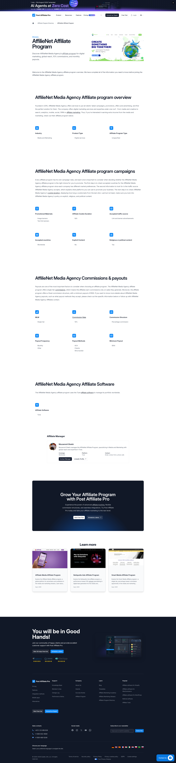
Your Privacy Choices (104, 759)
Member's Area (56, 689)
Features (34, 690)
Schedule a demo (93, 517)
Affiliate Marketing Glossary (107, 696)
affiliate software (87, 393)
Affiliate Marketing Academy (107, 693)
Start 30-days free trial (40, 651)
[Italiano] (129, 747)
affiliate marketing (73, 112)
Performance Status (58, 696)
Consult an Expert (112, 15)
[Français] (123, 747)
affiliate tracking (98, 505)
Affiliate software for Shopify (131, 685)
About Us (78, 685)
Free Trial (124, 15)
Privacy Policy (97, 756)
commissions (60, 290)
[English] (116, 747)
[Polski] (136, 747)
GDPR (122, 756)
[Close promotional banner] (173, 2)
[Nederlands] (133, 747)
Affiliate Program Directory (46, 23)
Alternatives (35, 701)
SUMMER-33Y (58, 9)
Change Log (55, 693)
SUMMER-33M (40, 9)
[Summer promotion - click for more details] (88, 5)
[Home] (33, 23)
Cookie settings (132, 756)
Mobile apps (36, 697)
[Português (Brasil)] (139, 747)
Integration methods (38, 694)
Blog (100, 685)
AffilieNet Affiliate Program (65, 23)
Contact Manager (65, 459)
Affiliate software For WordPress (132, 695)
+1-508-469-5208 (41, 737)
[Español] (119, 747)
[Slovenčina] (143, 747)
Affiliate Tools (126, 702)
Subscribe (139, 731)
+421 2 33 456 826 (41, 730)
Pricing (34, 686)
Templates (102, 689)
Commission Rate (79, 317)
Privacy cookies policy (111, 756)
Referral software (127, 699)
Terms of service (74, 756)
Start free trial (37, 711)
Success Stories (80, 693)
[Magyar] (126, 747)
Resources (68, 15)
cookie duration (54, 193)
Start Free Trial (79, 517)
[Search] (102, 15)
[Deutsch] (113, 747)
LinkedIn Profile (79, 459)
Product (58, 15)
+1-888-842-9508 (41, 734)
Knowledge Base (57, 685)
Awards (78, 689)
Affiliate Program (81, 696)
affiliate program (69, 53)
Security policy (85, 756)
